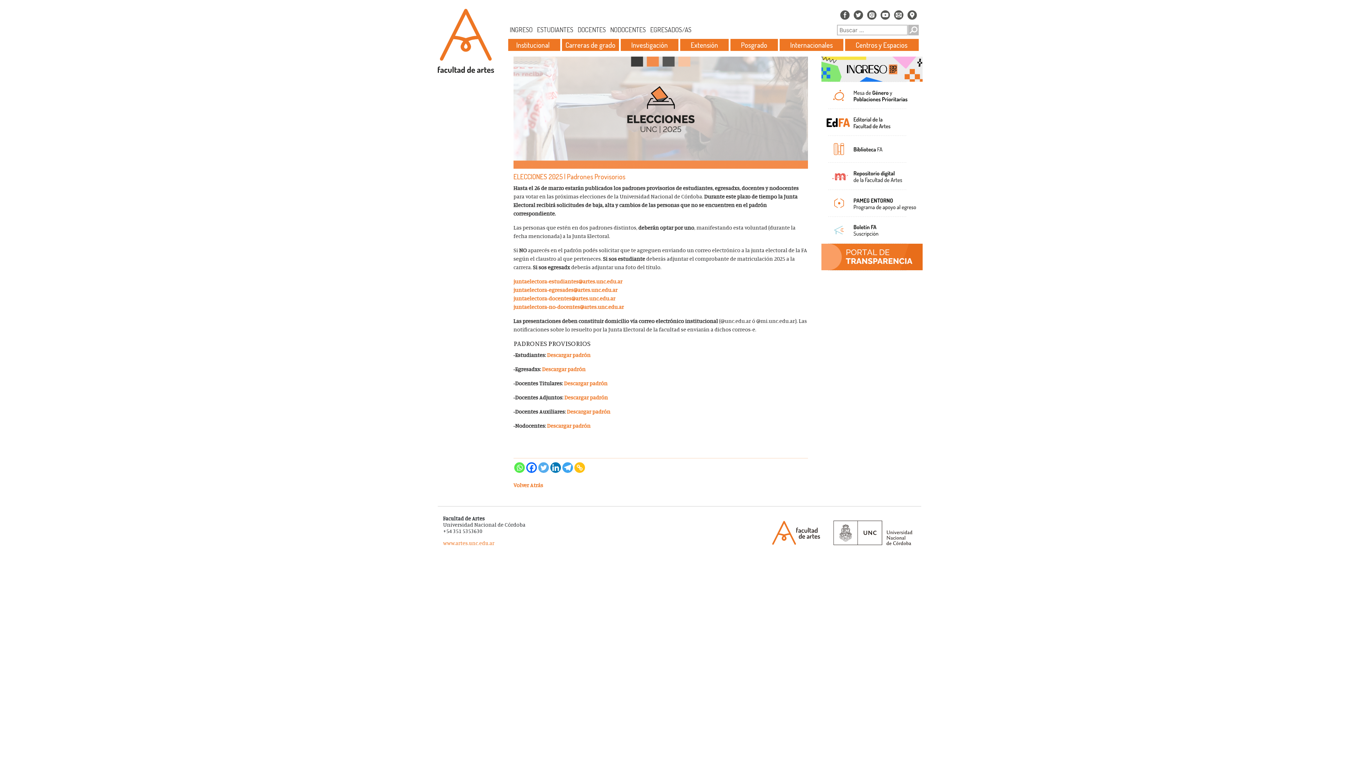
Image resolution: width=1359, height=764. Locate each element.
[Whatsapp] (519, 467)
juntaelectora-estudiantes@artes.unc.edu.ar (568, 281)
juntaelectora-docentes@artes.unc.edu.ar (564, 298)
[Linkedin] (555, 467)
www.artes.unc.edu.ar (468, 543)
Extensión (704, 45)
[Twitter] (543, 467)
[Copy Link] (579, 467)
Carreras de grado (590, 45)
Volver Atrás (528, 484)
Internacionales (811, 45)
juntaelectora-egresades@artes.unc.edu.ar (566, 289)
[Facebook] (531, 467)
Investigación (649, 45)
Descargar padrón (569, 354)
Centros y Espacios (881, 45)
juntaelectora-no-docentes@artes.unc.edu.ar (569, 306)
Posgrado (754, 45)
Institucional (533, 45)
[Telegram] (567, 467)
